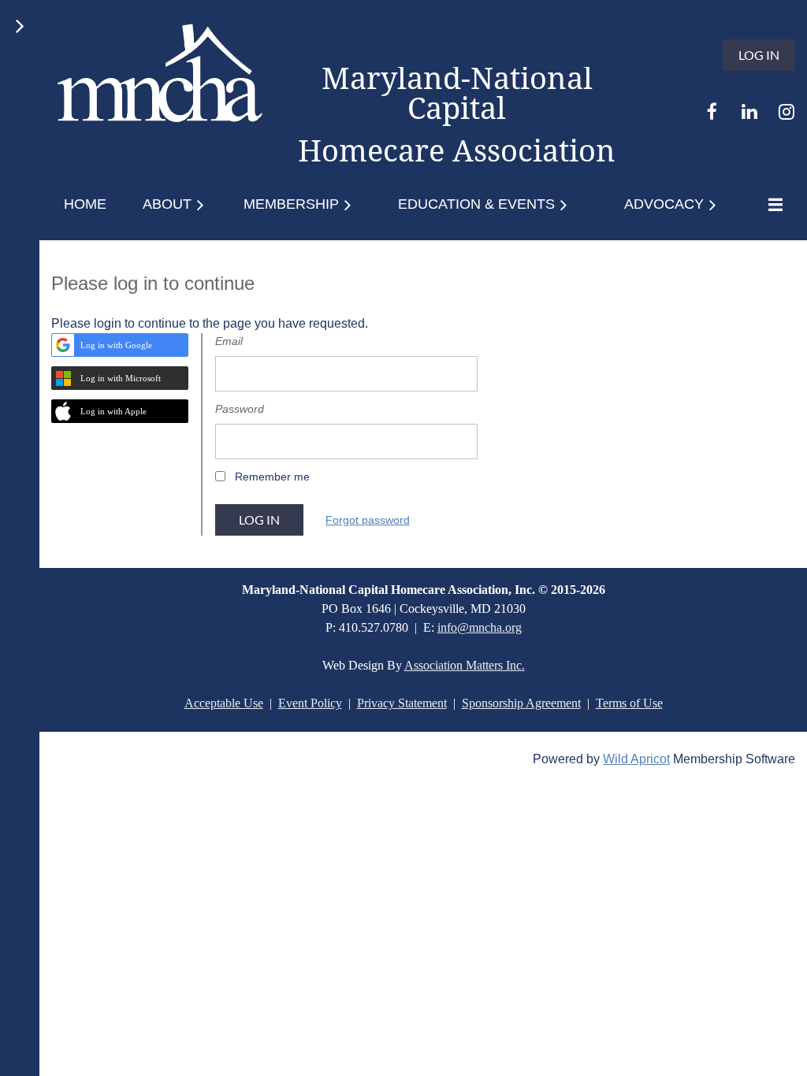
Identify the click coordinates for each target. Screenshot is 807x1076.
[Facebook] (712, 111)
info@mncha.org (479, 627)
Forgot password (367, 520)
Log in (758, 54)
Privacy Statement (402, 703)
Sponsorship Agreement (521, 703)
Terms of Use (629, 703)
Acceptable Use (223, 703)
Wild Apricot (636, 759)
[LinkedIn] (749, 111)
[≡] (771, 204)
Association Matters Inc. (464, 665)
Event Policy (310, 703)
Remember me (272, 476)
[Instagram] (786, 111)
